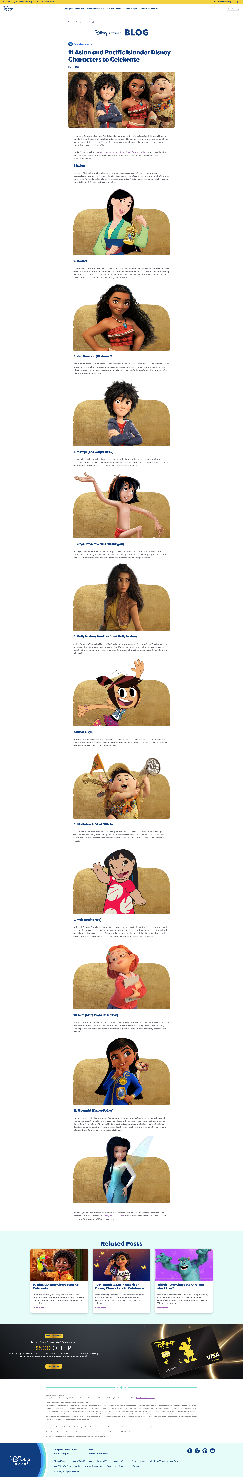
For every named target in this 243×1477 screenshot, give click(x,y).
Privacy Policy (138, 1461)
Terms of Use (103, 1461)
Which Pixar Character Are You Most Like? (180, 1286)
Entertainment (100, 22)
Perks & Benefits (94, 8)
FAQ (91, 1450)
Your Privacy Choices (116, 1466)
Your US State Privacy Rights (67, 1466)
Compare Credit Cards (75, 8)
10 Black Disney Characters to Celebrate (56, 1286)
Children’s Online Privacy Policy (164, 1461)
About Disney (60, 1461)
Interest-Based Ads (93, 1466)
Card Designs (132, 8)
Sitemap (135, 1466)
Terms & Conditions (98, 1454)
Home (70, 22)
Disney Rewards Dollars (114, 1216)
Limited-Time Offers (149, 8)
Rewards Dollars (114, 8)
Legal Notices (120, 1461)
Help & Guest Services (82, 1461)
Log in (237, 2)
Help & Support (61, 1454)
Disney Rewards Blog (222, 2)
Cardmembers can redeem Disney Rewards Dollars (123, 152)
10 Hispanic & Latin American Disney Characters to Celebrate (119, 1286)
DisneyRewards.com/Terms (145, 1398)
